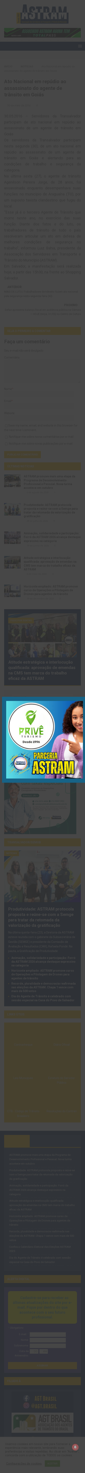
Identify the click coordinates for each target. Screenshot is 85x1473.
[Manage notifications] (75, 1447)
